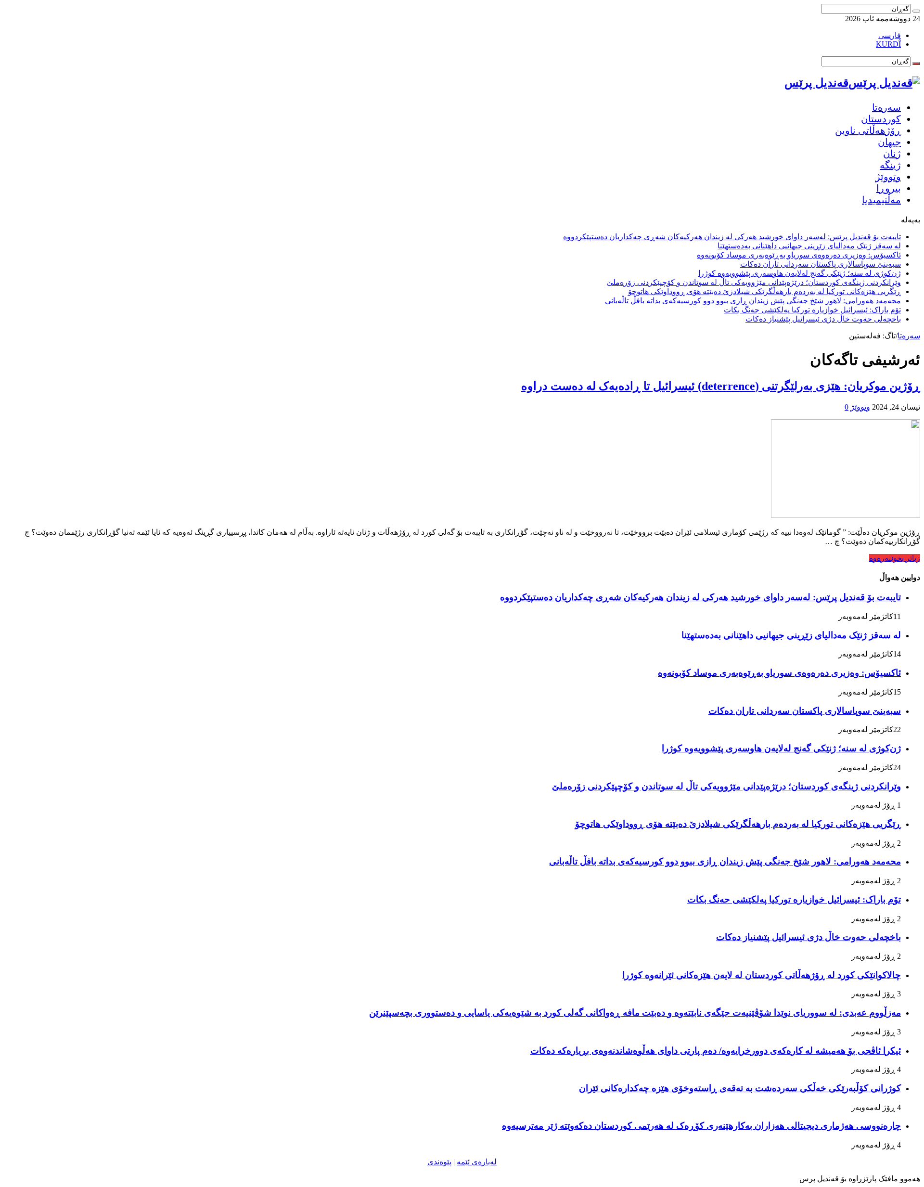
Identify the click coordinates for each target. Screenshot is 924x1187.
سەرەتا (886, 107)
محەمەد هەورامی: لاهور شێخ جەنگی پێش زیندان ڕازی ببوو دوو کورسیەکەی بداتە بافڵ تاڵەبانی (753, 301)
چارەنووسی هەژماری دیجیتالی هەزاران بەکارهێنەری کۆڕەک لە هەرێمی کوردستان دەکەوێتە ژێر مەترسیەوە (701, 1126)
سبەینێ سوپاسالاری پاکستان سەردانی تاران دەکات (820, 264)
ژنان (892, 153)
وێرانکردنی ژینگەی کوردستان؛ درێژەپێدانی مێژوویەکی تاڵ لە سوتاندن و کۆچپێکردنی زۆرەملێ (754, 282)
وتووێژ (888, 176)
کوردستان (881, 119)
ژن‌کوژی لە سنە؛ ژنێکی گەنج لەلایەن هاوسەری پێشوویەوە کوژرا (799, 273)
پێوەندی (439, 1162)
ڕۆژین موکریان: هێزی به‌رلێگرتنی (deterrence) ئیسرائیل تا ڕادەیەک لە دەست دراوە (720, 386)
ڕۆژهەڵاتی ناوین (868, 130)
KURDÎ (888, 44)
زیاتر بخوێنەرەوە (894, 558)
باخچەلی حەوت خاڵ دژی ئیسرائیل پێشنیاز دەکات (823, 319)
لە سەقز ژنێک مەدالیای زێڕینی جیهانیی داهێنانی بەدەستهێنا (809, 246)
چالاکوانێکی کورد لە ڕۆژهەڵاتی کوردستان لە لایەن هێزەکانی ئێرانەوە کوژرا (761, 975)
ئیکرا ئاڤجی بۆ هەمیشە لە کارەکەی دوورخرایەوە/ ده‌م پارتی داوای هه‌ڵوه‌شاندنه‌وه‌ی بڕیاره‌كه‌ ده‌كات (715, 1050)
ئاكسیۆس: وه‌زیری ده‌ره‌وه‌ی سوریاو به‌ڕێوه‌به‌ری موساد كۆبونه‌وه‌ (799, 255)
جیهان (889, 142)
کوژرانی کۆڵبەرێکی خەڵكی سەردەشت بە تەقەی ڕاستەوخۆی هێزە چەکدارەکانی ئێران (740, 1088)
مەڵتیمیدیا (881, 199)
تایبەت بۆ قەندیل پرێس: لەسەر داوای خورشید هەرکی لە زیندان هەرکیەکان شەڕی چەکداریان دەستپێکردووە (732, 236)
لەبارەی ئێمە (477, 1162)
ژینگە (890, 165)
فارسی (889, 35)
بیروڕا (888, 188)
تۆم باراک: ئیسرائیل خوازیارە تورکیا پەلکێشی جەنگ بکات (812, 310)
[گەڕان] (916, 11)
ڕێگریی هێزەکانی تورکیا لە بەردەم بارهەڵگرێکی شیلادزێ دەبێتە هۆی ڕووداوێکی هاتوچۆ (764, 291)
